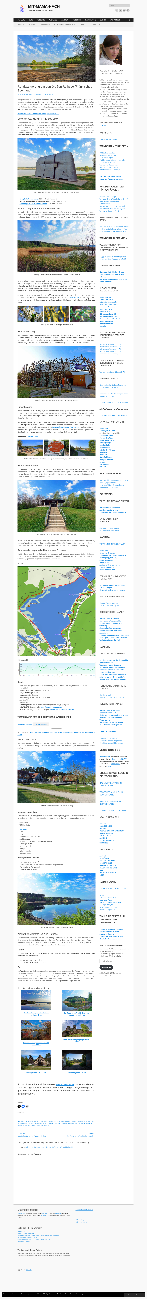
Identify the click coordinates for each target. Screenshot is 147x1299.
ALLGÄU (103, 856)
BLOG (31, 20)
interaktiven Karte (65, 1084)
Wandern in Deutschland (109, 165)
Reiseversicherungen (108, 672)
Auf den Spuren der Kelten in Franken (114, 403)
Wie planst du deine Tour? (109, 211)
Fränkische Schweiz (107, 450)
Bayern (36, 1121)
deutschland (44, 1123)
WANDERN (65, 20)
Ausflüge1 (29, 1121)
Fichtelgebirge (105, 443)
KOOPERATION (95, 24)
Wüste (102, 895)
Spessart (103, 462)
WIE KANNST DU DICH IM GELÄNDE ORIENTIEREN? (34, 1240)
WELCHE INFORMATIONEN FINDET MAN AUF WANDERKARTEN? (38, 1235)
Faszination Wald (106, 900)
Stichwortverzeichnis (108, 570)
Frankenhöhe (105, 445)
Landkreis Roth (60, 1123)
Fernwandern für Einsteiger (110, 170)
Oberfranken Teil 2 (107, 324)
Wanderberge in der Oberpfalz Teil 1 (113, 372)
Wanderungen (82, 1121)
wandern (24, 1125)
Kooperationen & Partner (84, 1210)
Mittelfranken (69, 1123)
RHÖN (102, 875)
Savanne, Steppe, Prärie (108, 897)
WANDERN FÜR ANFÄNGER (26, 1233)
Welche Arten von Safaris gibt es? (113, 679)
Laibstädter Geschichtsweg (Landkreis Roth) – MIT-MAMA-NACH (49, 1147)
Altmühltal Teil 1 (106, 297)
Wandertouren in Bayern (109, 167)
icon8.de (29, 1270)
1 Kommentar (48, 94)
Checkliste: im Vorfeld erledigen (111, 743)
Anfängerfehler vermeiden (110, 565)
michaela (38, 94)
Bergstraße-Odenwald (108, 440)
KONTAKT (82, 24)
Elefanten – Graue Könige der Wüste (114, 715)
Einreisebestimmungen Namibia (112, 667)
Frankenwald (105, 447)
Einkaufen (104, 550)
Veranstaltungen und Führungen (65, 427)
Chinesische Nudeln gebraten (111, 929)
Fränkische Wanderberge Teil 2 (111, 347)
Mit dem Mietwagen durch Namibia (114, 660)
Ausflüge (30, 1123)
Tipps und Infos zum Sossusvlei (112, 670)
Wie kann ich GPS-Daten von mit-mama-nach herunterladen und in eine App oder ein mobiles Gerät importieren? (115, 228)
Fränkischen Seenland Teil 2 (109, 304)
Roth (19, 1125)
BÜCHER (103, 20)
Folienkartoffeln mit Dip (109, 932)
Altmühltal (104, 428)
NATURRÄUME (90, 20)
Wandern (22, 1121)
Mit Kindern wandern (107, 153)
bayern (36, 1123)
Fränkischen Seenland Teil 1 (109, 302)
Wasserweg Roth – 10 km (77, 1073)
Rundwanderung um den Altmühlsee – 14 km (36, 1044)
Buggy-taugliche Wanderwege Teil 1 (113, 257)
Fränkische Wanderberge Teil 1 (111, 344)
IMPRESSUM (45, 24)
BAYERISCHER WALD (107, 861)
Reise (90, 1123)
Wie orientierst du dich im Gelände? (113, 206)
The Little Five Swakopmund (111, 725)
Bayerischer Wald (106, 438)
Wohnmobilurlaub (43, 1125)
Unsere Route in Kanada (109, 618)
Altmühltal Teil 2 (106, 300)
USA (109, 766)
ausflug (24, 1123)
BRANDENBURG (106, 826)
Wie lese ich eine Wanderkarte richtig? (114, 199)
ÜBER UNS (21, 24)
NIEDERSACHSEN (106, 833)
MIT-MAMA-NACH (44, 6)
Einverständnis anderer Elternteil (112, 697)
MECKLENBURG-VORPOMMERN (112, 831)
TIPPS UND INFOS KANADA (112, 544)
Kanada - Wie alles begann (109, 605)
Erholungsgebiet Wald (108, 483)
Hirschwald (104, 455)
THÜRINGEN (104, 843)
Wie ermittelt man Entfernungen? (112, 208)
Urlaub (74, 1121)
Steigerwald (104, 464)
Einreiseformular (106, 695)
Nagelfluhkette (106, 457)
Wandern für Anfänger (108, 196)
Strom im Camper (107, 560)
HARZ (102, 870)
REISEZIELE (41, 20)
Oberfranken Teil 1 (107, 321)
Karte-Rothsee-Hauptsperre (51, 707)
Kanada (115, 759)
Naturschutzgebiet (81, 1123)
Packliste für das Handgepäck (111, 741)
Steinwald (104, 467)
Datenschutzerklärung (76, 1294)
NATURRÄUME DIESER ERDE (113, 889)
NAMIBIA (123, 759)
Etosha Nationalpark (108, 713)
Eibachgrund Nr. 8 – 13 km (36, 1073)
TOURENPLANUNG (24, 1242)
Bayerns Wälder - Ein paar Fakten (112, 485)
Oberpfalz (103, 326)
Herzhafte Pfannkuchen (109, 939)
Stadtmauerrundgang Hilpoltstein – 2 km (76, 1041)
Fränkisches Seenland (55, 1121)
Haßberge (103, 452)
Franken (51, 1123)
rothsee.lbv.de (32, 436)
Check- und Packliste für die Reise (113, 674)
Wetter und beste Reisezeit (110, 665)
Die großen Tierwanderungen (111, 722)
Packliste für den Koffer (108, 738)
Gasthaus (23, 829)
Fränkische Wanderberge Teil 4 (111, 351)
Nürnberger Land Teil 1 (109, 314)
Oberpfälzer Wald (106, 459)
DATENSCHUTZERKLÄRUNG (64, 24)
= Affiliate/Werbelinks (108, 139)
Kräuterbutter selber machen (111, 936)
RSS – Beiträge (80, 1220)
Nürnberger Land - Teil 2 (109, 316)
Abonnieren (106, 967)
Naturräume (67, 1121)
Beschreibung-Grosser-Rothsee (62, 709)
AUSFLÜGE (53, 20)
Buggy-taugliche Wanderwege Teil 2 (113, 259)
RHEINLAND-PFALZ (107, 836)
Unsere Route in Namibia (110, 710)
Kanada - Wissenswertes (109, 603)
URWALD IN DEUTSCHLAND (113, 810)
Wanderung (32, 1125)
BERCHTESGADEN (106, 863)
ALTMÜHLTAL (105, 858)
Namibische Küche (107, 662)
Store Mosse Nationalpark (109, 530)
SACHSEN (103, 838)
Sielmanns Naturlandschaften (111, 902)
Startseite (21, 20)
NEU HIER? (33, 24)
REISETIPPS (77, 20)
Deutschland (43, 1121)
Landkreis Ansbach (107, 307)
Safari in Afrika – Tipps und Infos (112, 677)
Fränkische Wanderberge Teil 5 (111, 354)
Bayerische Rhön (106, 435)
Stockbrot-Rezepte (107, 934)
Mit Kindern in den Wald (109, 487)
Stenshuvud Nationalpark (109, 528)
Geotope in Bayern (107, 905)
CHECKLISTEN (108, 731)
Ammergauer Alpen (107, 431)
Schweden (115, 764)
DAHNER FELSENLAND (108, 865)
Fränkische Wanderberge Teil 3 (111, 349)
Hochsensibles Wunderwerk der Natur (114, 480)
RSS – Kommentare (82, 1222)
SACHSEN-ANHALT (107, 840)
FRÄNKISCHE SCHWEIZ (108, 868)
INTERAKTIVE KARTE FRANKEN (113, 415)
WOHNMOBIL (115, 20)
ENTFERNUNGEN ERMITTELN (27, 1238)
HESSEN (103, 828)
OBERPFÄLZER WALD (108, 873)
